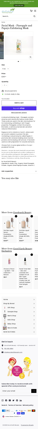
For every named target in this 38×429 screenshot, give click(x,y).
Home (3, 22)
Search (4, 405)
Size (3, 65)
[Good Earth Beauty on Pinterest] (17, 400)
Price (3, 74)
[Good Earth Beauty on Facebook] (6, 400)
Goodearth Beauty (22, 212)
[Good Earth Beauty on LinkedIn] (21, 400)
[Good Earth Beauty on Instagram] (3, 400)
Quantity (5, 82)
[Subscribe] (33, 391)
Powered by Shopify (27, 425)
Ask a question (7, 171)
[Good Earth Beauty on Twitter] (13, 400)
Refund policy (28, 405)
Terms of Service (15, 405)
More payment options (19, 112)
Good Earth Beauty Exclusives (17, 249)
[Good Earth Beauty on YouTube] (10, 400)
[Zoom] (30, 57)
